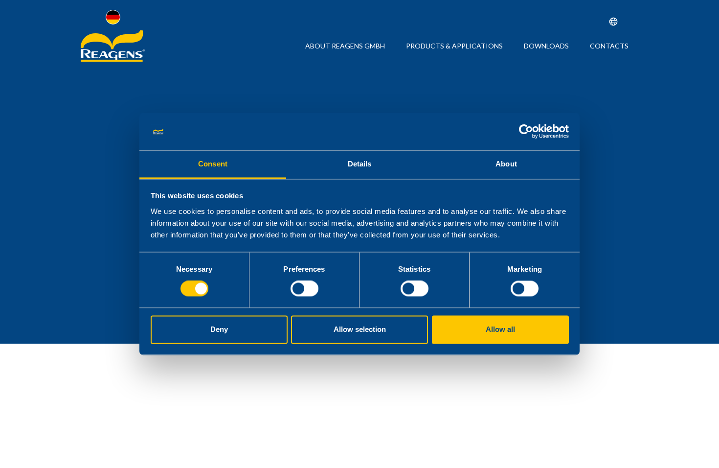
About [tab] (506, 164)
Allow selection (360, 329)
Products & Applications (454, 46)
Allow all (500, 329)
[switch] (304, 289)
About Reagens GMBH (345, 46)
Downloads (546, 46)
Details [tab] (360, 164)
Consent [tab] (212, 164)
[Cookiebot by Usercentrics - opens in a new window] (526, 131)
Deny (219, 329)
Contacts (609, 46)
